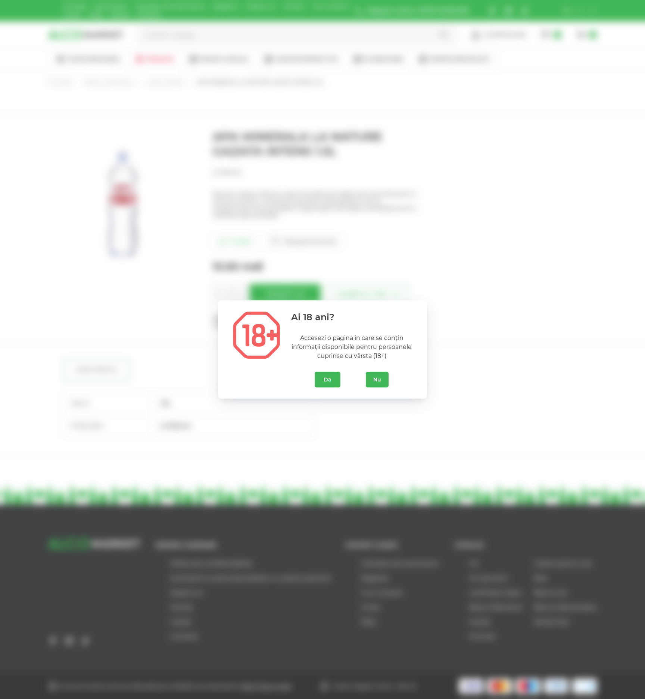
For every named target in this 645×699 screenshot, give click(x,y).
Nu (377, 379)
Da (327, 379)
